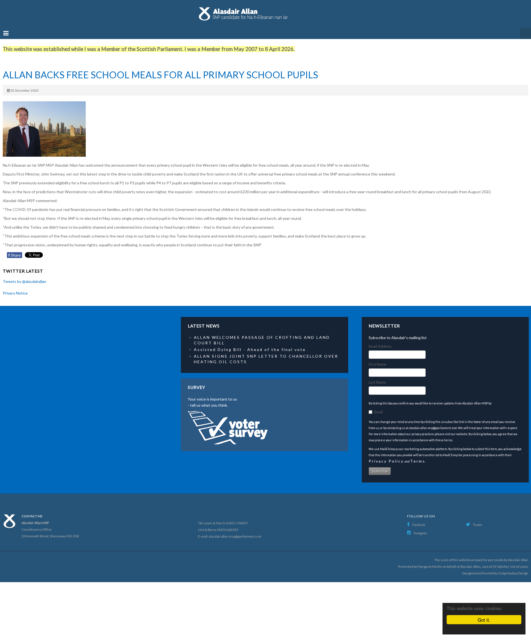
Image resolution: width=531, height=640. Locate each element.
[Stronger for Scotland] (265, 11)
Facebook (418, 519)
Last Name (377, 377)
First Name (377, 359)
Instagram (420, 527)
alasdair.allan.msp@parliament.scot (235, 531)
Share (14, 249)
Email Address (380, 341)
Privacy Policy (386, 455)
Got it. (484, 619)
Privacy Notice (15, 287)
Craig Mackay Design (513, 568)
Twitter (477, 519)
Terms (417, 455)
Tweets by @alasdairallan (24, 275)
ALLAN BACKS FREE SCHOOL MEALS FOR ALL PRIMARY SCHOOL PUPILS (160, 69)
